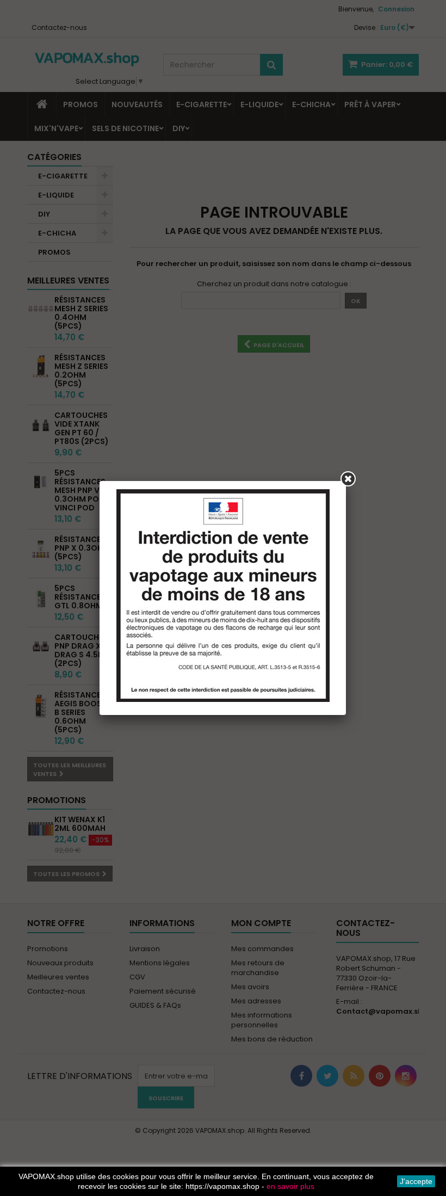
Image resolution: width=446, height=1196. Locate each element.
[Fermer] (348, 478)
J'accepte (416, 1181)
